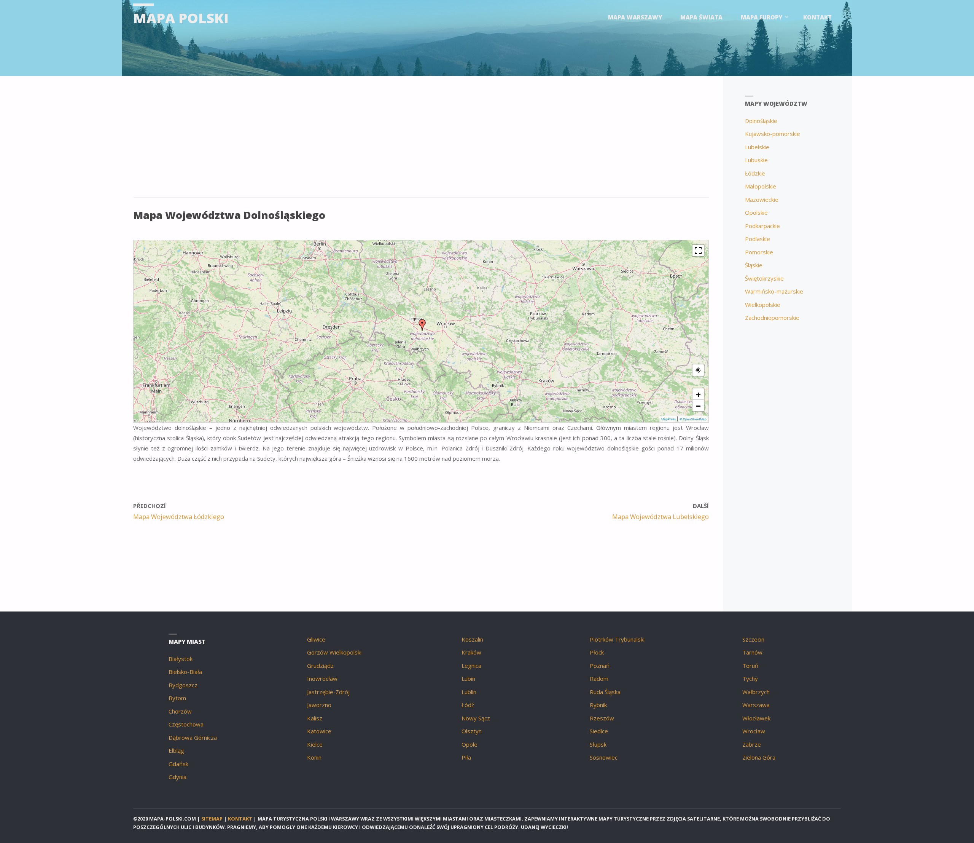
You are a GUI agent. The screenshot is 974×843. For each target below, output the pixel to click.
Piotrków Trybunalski (617, 639)
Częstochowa (186, 724)
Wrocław (753, 731)
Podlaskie (757, 239)
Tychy (750, 678)
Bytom (177, 698)
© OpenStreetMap (693, 419)
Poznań (600, 665)
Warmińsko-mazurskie (774, 291)
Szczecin (753, 639)
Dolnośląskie (761, 121)
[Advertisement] (361, 141)
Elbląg (176, 750)
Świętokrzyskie (764, 278)
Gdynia (177, 777)
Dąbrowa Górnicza (193, 737)
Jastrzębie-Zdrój (328, 692)
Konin (314, 757)
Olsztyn (472, 731)
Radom (599, 678)
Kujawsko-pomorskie (772, 133)
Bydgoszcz (183, 685)
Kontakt (240, 818)
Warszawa (756, 705)
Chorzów (180, 711)
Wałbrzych (756, 692)
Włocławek (756, 718)
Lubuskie (756, 160)
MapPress (668, 419)
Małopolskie (760, 186)
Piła (466, 757)
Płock (597, 652)
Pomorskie (759, 252)
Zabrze (751, 744)
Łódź (468, 705)
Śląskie (753, 265)
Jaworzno (319, 705)
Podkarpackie (762, 226)
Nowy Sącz (476, 718)
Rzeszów (602, 718)
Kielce (315, 744)
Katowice (319, 731)
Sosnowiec (604, 757)
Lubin (468, 678)
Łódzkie (755, 173)
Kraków (471, 652)
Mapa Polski (181, 18)
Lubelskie (757, 147)
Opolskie (756, 212)
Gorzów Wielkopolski (334, 652)
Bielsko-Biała (185, 671)
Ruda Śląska (605, 692)
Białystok (181, 659)
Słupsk (598, 744)
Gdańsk (178, 764)
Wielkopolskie (762, 304)
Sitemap (212, 818)
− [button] (698, 405)
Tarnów (752, 652)
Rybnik (598, 705)
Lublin (469, 692)
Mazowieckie (761, 199)
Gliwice (316, 639)
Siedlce (599, 731)
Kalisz (314, 718)
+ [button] (698, 394)
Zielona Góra (758, 757)
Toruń (750, 665)
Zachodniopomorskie (772, 317)
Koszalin (472, 639)
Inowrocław (322, 678)
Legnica (471, 665)
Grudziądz (320, 665)
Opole (469, 744)
